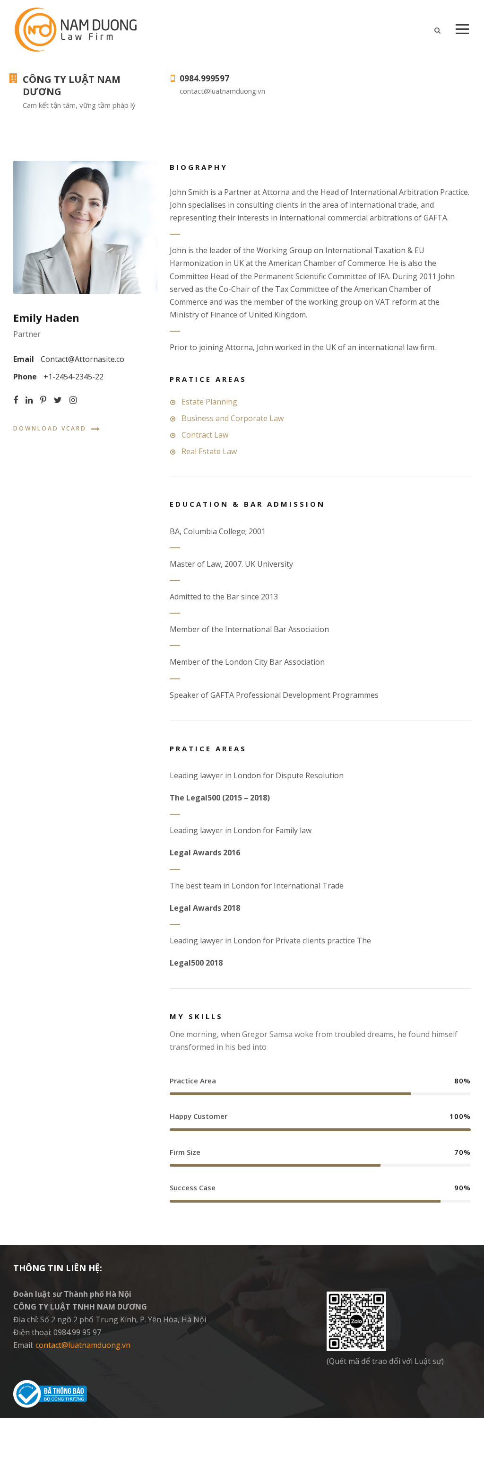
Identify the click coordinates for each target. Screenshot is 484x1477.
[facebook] (15, 400)
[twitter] (58, 400)
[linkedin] (29, 400)
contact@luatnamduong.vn (82, 1345)
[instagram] (73, 400)
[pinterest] (43, 400)
